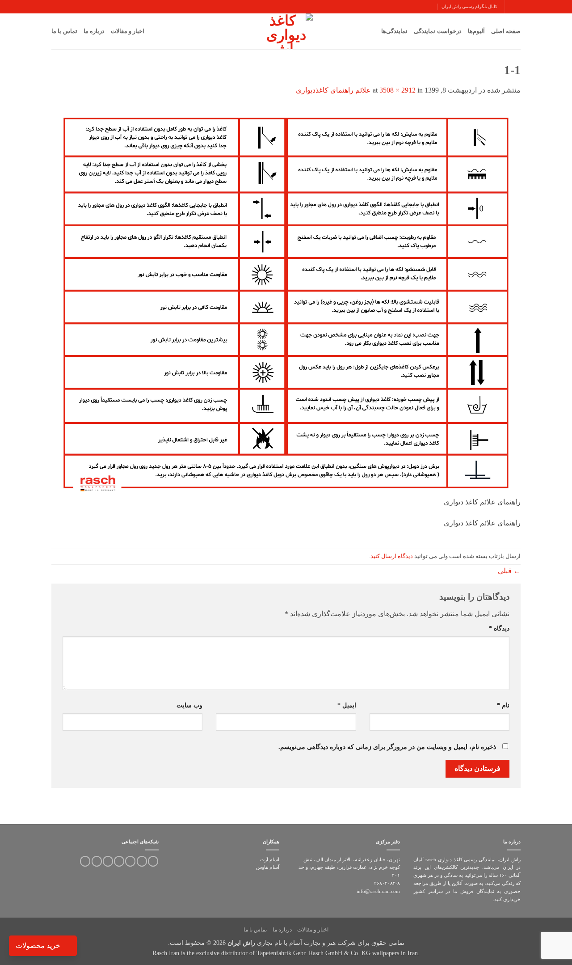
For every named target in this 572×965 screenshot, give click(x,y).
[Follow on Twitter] (142, 861)
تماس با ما (64, 31)
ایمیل (346, 705)
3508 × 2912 (397, 90)
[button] (517, 6)
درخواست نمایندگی (437, 31)
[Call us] (119, 861)
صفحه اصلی (506, 31)
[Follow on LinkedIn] (108, 861)
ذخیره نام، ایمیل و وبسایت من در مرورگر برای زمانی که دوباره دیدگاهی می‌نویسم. (387, 746)
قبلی (509, 571)
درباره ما (94, 31)
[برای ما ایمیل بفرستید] (130, 861)
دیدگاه (499, 628)
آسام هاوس (267, 867)
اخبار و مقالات (128, 31)
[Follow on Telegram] (85, 861)
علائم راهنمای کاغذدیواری (333, 90)
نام (503, 705)
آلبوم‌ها (476, 31)
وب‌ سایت (189, 705)
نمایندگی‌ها (394, 31)
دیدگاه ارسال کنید (391, 556)
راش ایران (241, 942)
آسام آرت (269, 859)
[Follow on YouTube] (97, 861)
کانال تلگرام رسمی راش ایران (469, 6)
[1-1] (286, 301)
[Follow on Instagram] (153, 861)
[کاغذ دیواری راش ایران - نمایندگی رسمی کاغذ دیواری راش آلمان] (286, 31)
